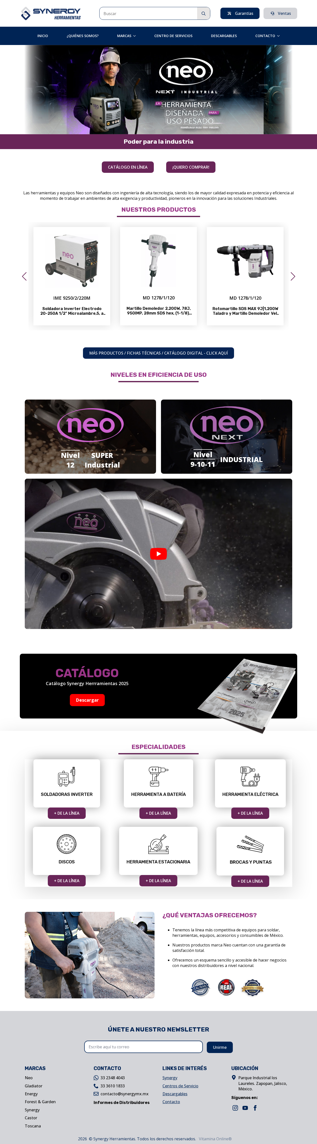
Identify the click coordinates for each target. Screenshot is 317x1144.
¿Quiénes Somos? (83, 35)
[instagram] (235, 1108)
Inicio (42, 35)
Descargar (87, 700)
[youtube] (245, 1108)
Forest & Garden (40, 1101)
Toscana (33, 1126)
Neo (29, 1077)
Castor (31, 1118)
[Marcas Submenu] (136, 36)
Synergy (32, 1110)
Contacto (265, 35)
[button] (24, 276)
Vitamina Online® (215, 1139)
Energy (31, 1094)
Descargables (224, 35)
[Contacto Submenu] (280, 36)
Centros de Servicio (180, 1086)
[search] (203, 13)
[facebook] (255, 1108)
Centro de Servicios (173, 35)
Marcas (124, 35)
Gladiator (33, 1086)
